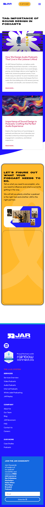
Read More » (9, 88)
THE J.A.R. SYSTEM (12, 369)
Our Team (8, 412)
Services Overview (11, 377)
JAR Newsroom (10, 420)
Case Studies (9, 443)
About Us (7, 409)
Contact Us (8, 427)
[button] (40, 4)
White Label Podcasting (13, 392)
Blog (5, 416)
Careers (7, 431)
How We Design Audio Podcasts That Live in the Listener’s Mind (21, 58)
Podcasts (7, 447)
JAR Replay (8, 396)
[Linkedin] (6, 345)
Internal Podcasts (10, 389)
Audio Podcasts (10, 385)
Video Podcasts (10, 381)
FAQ (5, 424)
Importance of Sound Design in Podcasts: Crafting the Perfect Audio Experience (21, 123)
